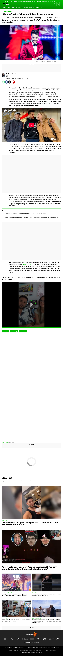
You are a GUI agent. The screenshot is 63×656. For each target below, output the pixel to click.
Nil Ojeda (23, 331)
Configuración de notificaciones (28, 652)
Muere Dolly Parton (8, 1)
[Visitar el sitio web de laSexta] (11, 639)
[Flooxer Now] (8, 4)
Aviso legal (9, 650)
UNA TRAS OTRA (6, 565)
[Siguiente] (60, 1)
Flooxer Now (5, 442)
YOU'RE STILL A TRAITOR (8, 592)
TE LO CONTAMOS (6, 520)
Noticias (14, 7)
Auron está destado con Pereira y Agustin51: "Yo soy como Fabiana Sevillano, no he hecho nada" (31, 217)
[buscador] (58, 4)
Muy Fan (4, 7)
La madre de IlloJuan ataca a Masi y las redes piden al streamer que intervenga (31, 278)
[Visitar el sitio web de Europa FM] (51, 639)
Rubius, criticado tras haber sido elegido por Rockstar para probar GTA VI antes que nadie (14, 595)
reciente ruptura (27, 264)
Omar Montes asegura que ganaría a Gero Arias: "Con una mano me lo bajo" (26, 213)
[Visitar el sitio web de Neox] (18, 639)
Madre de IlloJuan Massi (50, 1)
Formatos (39, 7)
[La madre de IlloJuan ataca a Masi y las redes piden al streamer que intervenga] (16, 608)
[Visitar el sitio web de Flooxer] (36, 642)
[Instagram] (7, 76)
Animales (31, 7)
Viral (9, 7)
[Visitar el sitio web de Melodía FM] (58, 639)
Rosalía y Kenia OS (31, 1)
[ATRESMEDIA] (31, 634)
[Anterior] (3, 1)
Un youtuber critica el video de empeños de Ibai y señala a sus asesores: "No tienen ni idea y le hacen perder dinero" (46, 621)
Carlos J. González (12, 74)
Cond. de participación (38, 650)
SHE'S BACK (4, 618)
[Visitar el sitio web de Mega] (31, 639)
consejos (5, 331)
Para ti (20, 7)
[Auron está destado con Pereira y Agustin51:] (31, 547)
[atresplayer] (54, 4)
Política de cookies (27, 650)
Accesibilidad (39, 652)
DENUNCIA (34, 592)
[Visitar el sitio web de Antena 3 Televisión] (5, 639)
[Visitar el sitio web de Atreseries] (38, 639)
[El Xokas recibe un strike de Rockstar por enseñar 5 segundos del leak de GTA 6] (46, 582)
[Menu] (61, 4)
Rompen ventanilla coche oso (20, 1)
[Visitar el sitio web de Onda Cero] (44, 639)
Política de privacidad (18, 650)
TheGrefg (14, 331)
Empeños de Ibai (41, 1)
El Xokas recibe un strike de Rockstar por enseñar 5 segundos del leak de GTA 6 (46, 595)
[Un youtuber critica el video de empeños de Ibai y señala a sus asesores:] (46, 608)
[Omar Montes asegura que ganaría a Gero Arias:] (31, 502)
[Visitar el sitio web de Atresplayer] (28, 642)
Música (26, 7)
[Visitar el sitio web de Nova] (25, 639)
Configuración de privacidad (50, 650)
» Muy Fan (11, 442)
